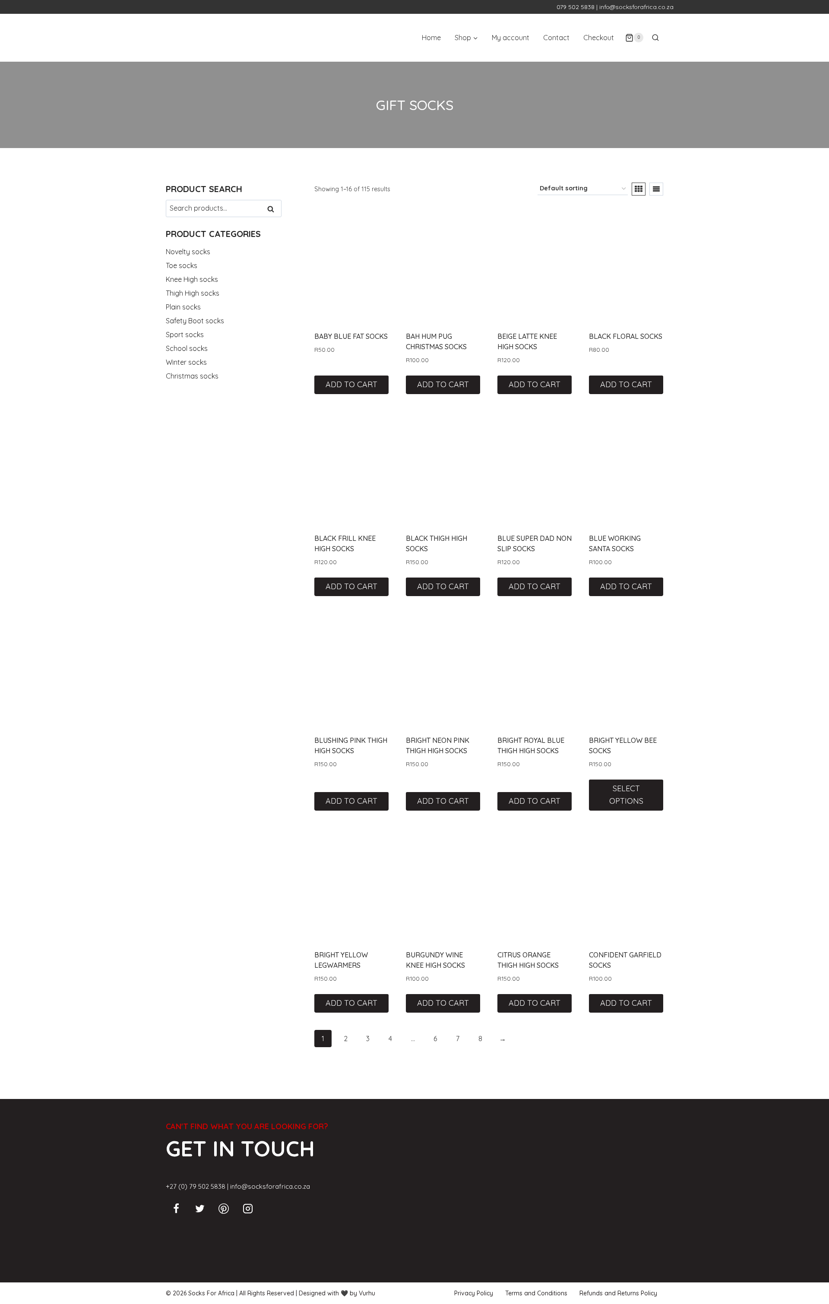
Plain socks (183, 307)
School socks (187, 348)
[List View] (656, 189)
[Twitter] (200, 1208)
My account (510, 37)
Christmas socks (192, 376)
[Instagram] (247, 1208)
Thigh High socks (192, 293)
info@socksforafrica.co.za (636, 7)
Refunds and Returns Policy (618, 1293)
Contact (556, 37)
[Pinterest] (223, 1208)
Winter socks (186, 362)
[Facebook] (176, 1208)
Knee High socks (192, 279)
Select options (626, 794)
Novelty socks (188, 251)
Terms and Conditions (536, 1293)
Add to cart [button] (351, 384)
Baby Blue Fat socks (351, 336)
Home (431, 37)
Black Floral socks (625, 336)
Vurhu (367, 1293)
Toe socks (181, 265)
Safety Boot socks (195, 320)
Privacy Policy (473, 1293)
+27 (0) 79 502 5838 (195, 1186)
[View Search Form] (655, 37)
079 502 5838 (576, 7)
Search (273, 209)
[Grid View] (638, 189)
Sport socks (185, 334)
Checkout (598, 37)
